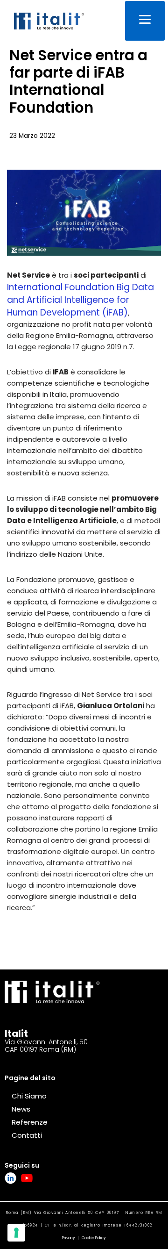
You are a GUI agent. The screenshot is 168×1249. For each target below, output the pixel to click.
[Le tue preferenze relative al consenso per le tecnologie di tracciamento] (16, 1233)
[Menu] (145, 21)
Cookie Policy (94, 1238)
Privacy (68, 1238)
